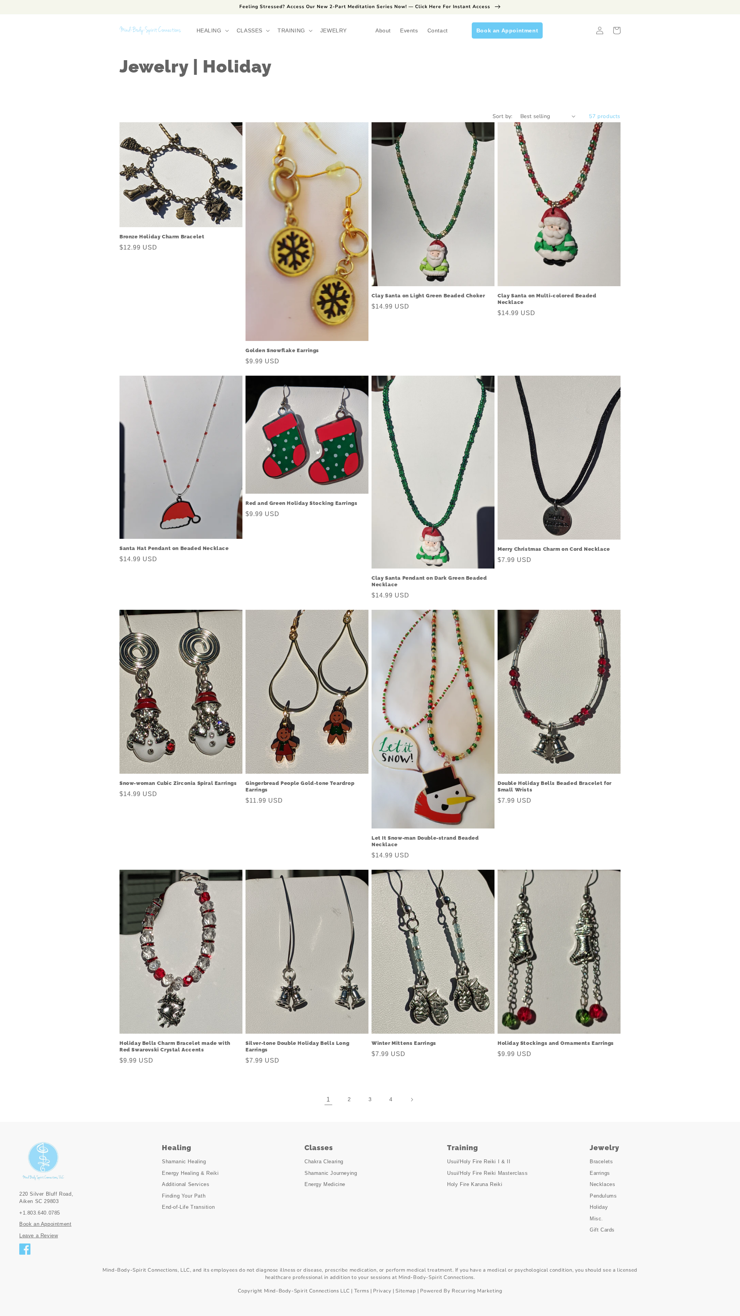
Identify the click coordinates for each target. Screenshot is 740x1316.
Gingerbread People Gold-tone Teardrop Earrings (300, 786)
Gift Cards (602, 1230)
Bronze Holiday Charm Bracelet (161, 237)
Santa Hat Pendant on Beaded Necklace (174, 548)
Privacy (382, 1290)
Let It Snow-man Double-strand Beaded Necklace (425, 841)
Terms (361, 1290)
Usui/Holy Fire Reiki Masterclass (487, 1173)
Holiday (599, 1207)
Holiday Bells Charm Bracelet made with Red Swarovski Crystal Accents (174, 1046)
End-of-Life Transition (188, 1207)
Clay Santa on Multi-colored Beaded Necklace (547, 299)
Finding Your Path (183, 1196)
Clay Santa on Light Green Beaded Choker (428, 296)
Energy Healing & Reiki (190, 1173)
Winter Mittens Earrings (404, 1043)
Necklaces (602, 1184)
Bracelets (601, 1161)
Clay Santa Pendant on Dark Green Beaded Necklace (429, 581)
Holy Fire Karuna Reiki (474, 1184)
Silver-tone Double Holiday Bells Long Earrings (297, 1046)
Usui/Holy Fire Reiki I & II (478, 1161)
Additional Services (185, 1184)
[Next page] (411, 1099)
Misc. (596, 1219)
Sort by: (503, 116)
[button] (212, 30)
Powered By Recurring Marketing (461, 1290)
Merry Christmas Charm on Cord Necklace (554, 549)
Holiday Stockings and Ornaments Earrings (556, 1043)
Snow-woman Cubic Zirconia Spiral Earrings (178, 783)
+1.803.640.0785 (39, 1213)
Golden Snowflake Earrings (282, 350)
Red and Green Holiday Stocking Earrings (301, 503)
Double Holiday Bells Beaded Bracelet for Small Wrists (555, 786)
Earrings (600, 1173)
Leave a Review (38, 1235)
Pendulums (603, 1196)
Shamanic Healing (184, 1161)
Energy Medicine (324, 1184)
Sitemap (405, 1290)
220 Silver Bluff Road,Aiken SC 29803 (46, 1198)
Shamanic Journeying (330, 1173)
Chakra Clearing (323, 1161)
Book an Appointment (45, 1224)
